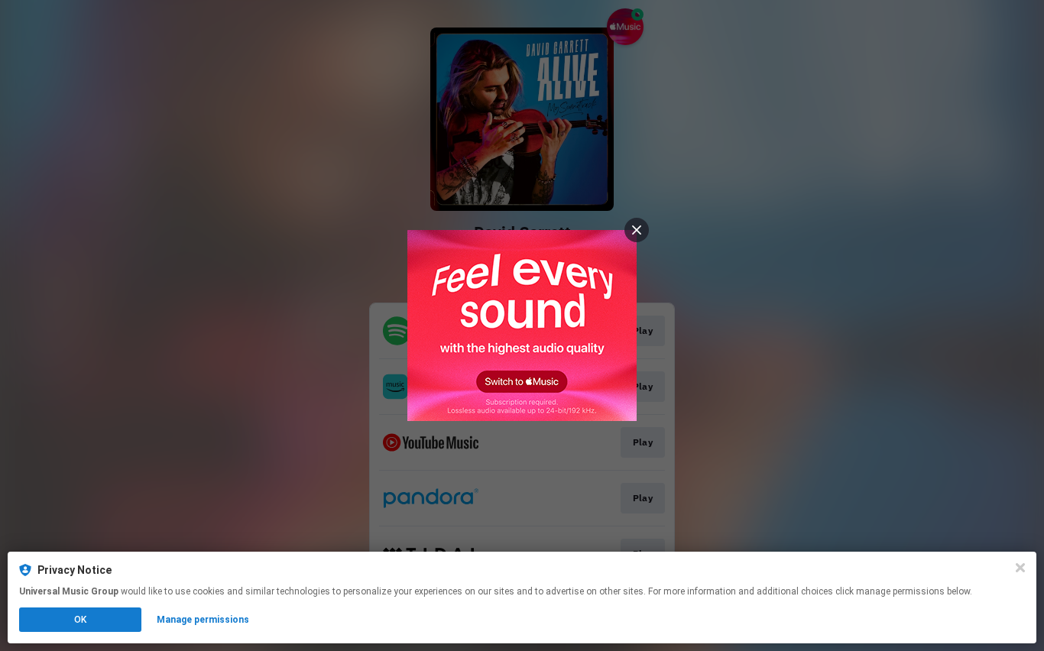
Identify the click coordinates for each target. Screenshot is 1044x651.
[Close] (1020, 567)
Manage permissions (203, 619)
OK (80, 619)
